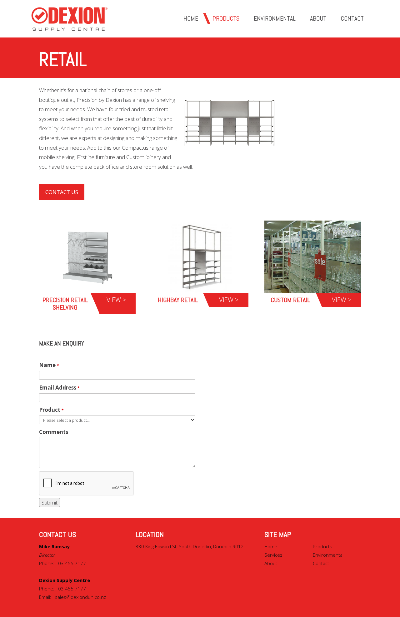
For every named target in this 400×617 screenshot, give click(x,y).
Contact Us (61, 192)
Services (273, 555)
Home (270, 546)
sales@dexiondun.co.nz (80, 597)
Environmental (328, 555)
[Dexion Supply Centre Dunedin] (69, 18)
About (270, 563)
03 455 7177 (72, 563)
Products (322, 546)
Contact (321, 563)
